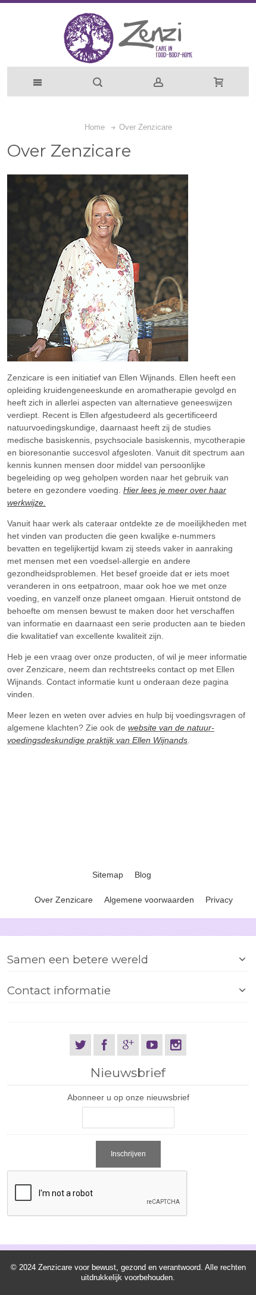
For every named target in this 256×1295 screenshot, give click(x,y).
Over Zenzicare (64, 899)
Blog (143, 874)
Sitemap (107, 874)
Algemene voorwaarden (149, 899)
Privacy (219, 899)
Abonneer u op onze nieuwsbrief (128, 1097)
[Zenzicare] (128, 38)
